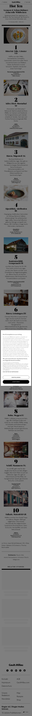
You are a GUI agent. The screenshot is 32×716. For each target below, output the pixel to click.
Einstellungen (16, 377)
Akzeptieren (16, 381)
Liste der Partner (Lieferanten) (10, 371)
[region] (16, 358)
